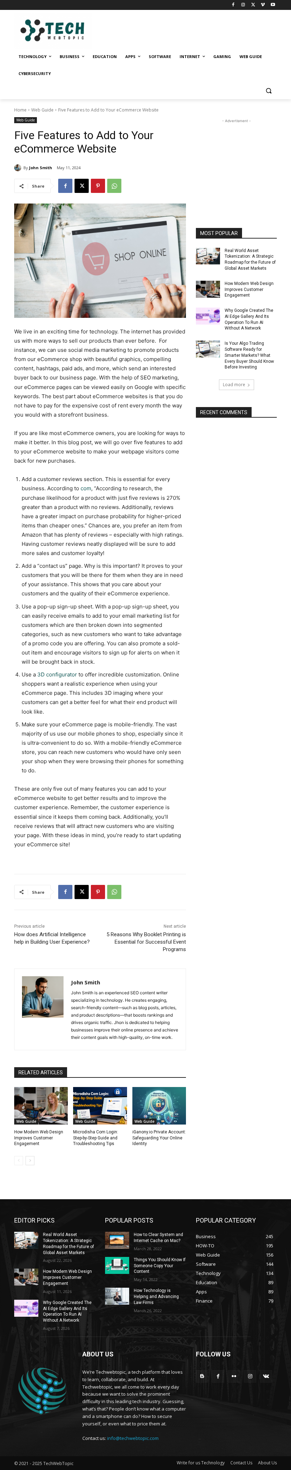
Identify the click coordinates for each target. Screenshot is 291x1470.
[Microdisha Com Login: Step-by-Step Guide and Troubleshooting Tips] (100, 1106)
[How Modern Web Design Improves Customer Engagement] (41, 1106)
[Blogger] (202, 1376)
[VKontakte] (266, 1376)
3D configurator (57, 674)
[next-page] (30, 1160)
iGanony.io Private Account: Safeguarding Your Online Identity (159, 1137)
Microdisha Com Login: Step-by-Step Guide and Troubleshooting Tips (95, 1137)
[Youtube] (273, 5)
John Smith (40, 167)
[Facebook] (233, 5)
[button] (268, 90)
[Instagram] (243, 5)
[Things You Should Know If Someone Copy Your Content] (117, 1265)
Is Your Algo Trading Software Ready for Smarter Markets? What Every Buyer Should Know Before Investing (249, 355)
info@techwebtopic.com (133, 1438)
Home (20, 110)
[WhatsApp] (114, 186)
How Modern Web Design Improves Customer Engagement (38, 1137)
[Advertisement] (236, 160)
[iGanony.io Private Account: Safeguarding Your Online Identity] (159, 1106)
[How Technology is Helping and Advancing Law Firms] (117, 1296)
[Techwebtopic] (62, 31)
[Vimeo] (263, 5)
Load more (234, 385)
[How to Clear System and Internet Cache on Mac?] (117, 1240)
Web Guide (42, 110)
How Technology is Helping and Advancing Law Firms (156, 1296)
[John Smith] (18, 167)
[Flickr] (234, 1376)
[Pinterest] (98, 186)
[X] (253, 5)
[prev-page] (18, 1160)
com (86, 488)
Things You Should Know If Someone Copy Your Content (160, 1265)
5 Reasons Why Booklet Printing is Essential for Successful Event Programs (146, 942)
